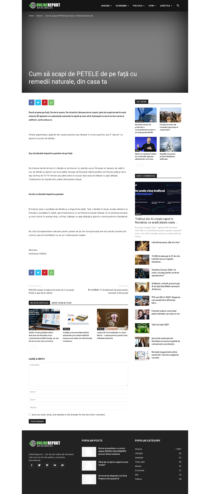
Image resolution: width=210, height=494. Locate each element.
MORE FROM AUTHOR (62, 303)
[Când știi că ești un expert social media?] (89, 466)
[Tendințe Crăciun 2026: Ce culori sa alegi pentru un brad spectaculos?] (142, 273)
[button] (177, 6)
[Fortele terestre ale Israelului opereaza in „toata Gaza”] (170, 115)
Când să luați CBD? (160, 324)
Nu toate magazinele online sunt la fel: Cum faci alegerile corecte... (165, 355)
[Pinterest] (45, 102)
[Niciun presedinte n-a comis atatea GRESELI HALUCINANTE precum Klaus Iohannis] (89, 452)
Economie (121, 5)
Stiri (151, 5)
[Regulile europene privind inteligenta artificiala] (170, 144)
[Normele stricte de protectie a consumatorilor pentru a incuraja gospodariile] (146, 115)
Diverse (39, 16)
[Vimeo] (47, 465)
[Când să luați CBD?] (142, 328)
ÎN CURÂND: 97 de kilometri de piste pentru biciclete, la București (108, 291)
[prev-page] (30, 347)
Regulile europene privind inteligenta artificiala (167, 156)
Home (31, 16)
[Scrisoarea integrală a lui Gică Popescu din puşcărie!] (89, 479)
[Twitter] (38, 102)
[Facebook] (31, 102)
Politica (137, 5)
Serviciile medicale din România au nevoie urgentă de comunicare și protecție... (166, 341)
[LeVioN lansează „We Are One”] (142, 246)
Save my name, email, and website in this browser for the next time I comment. (68, 414)
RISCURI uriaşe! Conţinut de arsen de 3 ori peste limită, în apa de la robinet (51, 291)
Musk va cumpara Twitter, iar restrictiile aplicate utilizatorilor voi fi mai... (146, 156)
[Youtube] (62, 465)
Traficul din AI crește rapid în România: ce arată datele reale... (156, 220)
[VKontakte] (55, 465)
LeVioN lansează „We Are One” (166, 242)
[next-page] (35, 347)
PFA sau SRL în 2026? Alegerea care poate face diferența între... (166, 300)
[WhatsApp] (51, 102)
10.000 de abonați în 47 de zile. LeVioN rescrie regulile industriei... (166, 259)
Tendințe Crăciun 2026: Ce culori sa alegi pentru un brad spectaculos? (165, 273)
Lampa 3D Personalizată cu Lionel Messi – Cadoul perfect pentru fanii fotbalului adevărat (112, 335)
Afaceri (105, 5)
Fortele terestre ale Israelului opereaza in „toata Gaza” (169, 127)
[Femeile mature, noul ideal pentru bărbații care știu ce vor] (142, 314)
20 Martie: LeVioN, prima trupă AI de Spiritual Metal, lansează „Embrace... (166, 286)
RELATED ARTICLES (39, 303)
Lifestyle (165, 5)
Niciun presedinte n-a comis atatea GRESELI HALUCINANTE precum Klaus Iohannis (112, 451)
